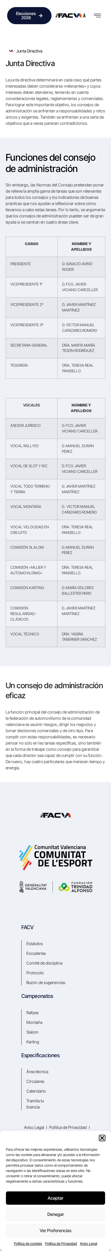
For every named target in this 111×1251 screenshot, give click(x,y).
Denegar (55, 1214)
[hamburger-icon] (97, 16)
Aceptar (55, 1198)
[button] (102, 1138)
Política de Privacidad (61, 1243)
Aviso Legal (88, 1243)
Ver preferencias (55, 1230)
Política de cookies (28, 1243)
